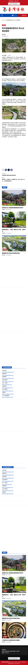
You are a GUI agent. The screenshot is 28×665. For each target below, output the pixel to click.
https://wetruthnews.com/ (7, 381)
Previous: (9, 174)
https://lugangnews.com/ (7, 387)
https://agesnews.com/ (7, 384)
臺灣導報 (4, 34)
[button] (2, 15)
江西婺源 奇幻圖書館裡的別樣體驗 (11, 640)
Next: (13, 179)
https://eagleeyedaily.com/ (7, 375)
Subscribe (24, 15)
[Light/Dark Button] (13, 15)
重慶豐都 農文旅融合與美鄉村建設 (11, 253)
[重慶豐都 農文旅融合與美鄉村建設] (14, 243)
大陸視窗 (3, 25)
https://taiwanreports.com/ (8, 372)
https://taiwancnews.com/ (7, 390)
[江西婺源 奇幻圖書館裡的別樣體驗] (14, 630)
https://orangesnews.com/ (7, 393)
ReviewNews (11, 663)
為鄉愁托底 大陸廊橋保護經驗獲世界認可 (12, 207)
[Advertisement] (14, 153)
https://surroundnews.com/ (8, 378)
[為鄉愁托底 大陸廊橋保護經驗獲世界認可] (14, 198)
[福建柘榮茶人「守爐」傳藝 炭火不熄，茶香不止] (14, 219)
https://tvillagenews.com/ (7, 397)
